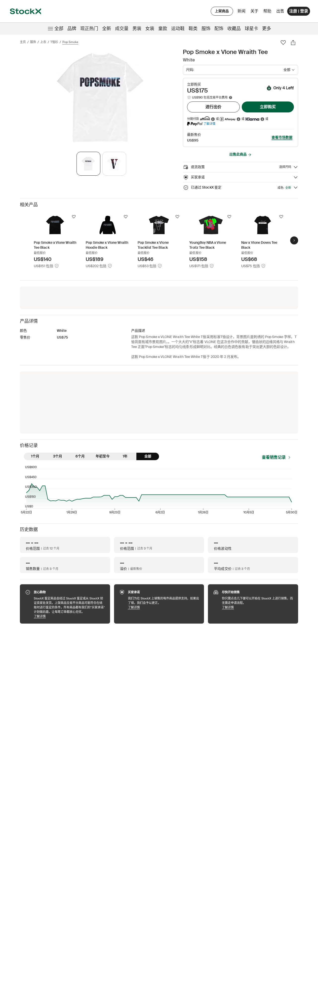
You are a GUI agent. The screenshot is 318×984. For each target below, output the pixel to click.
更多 (266, 29)
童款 (162, 29)
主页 (23, 42)
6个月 (80, 456)
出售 (280, 11)
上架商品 (222, 11)
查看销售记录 (274, 457)
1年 (125, 456)
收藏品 (234, 29)
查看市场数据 (282, 137)
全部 (58, 29)
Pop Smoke (70, 42)
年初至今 (103, 456)
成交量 (121, 29)
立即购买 (268, 106)
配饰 (218, 29)
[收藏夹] (283, 43)
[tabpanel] (100, 98)
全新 (106, 29)
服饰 (205, 29)
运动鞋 (178, 29)
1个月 (35, 456)
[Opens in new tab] (212, 119)
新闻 (241, 11)
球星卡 (251, 29)
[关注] (74, 217)
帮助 (267, 11)
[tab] (88, 164)
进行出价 (213, 106)
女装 (149, 29)
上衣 (43, 42)
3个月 (57, 456)
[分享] (293, 43)
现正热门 (89, 29)
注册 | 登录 (298, 11)
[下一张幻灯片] (294, 240)
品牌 (71, 29)
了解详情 (209, 124)
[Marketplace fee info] (231, 97)
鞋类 (193, 29)
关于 (255, 12)
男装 (136, 29)
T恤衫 (54, 42)
